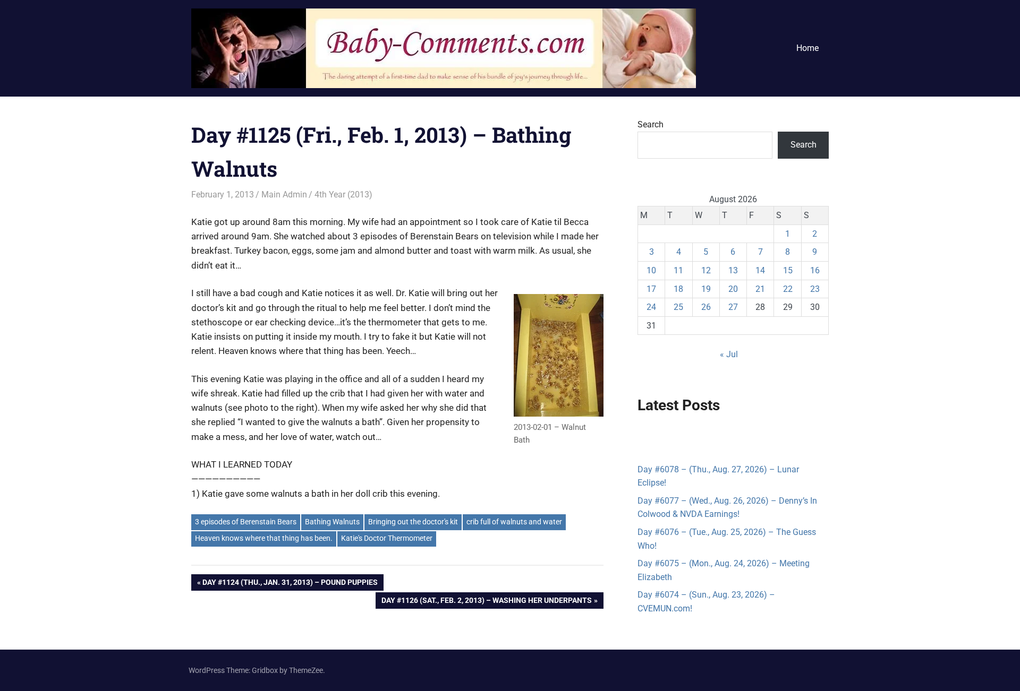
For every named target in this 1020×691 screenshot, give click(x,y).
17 (651, 289)
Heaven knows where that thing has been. (264, 538)
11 (678, 270)
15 (788, 270)
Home (807, 48)
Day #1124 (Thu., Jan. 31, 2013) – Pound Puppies (290, 584)
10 (651, 270)
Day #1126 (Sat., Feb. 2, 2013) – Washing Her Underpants (486, 602)
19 (706, 289)
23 (815, 289)
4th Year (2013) (343, 194)
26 (706, 307)
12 (706, 270)
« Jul (729, 354)
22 (788, 289)
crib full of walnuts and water (514, 521)
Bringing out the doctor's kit (413, 521)
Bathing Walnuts (332, 521)
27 (733, 307)
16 (815, 270)
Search (651, 124)
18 (678, 289)
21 (760, 289)
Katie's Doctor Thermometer (386, 538)
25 (678, 307)
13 (733, 270)
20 (733, 289)
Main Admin (284, 194)
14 (760, 270)
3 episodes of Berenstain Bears (245, 521)
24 (651, 307)
